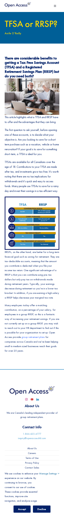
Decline (41, 509)
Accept (22, 509)
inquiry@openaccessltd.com (32, 438)
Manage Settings (48, 473)
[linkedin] (37, 399)
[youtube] (32, 399)
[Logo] (18, 3)
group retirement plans (33, 337)
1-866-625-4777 (32, 433)
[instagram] (26, 399)
